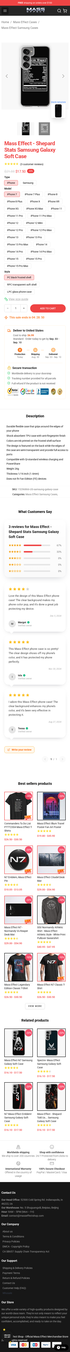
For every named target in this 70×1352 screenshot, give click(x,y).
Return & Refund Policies (16, 1278)
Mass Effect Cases (25, 22)
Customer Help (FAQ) (14, 1288)
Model (7, 188)
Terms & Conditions (13, 1236)
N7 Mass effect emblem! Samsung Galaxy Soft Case (18, 1118)
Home (5, 22)
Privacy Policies (11, 1241)
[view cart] (65, 11)
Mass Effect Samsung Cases (19, 28)
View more (35, 1006)
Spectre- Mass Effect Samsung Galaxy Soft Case (49, 1064)
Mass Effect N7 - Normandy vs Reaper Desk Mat (16, 931)
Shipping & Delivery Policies (17, 1268)
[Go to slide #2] (44, 128)
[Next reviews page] (62, 759)
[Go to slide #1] (25, 128)
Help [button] (63, 1347)
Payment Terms (11, 1273)
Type (7, 177)
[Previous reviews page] (45, 759)
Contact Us (9, 1283)
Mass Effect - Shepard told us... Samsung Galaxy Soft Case (49, 1118)
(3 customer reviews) (31, 164)
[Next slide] (63, 76)
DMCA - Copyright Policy (16, 1246)
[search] (59, 11)
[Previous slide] (7, 76)
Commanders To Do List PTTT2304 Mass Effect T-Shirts (18, 827)
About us (8, 1231)
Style (7, 271)
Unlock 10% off (7, 1336)
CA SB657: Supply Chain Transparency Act (26, 1251)
